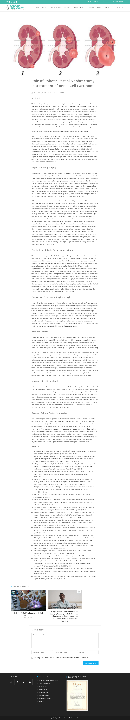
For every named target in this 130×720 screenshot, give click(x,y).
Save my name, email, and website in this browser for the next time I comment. (61, 658)
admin (35, 93)
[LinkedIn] (11, 2)
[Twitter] (7, 2)
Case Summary (43, 689)
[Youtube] (14, 2)
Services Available (44, 683)
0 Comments (65, 93)
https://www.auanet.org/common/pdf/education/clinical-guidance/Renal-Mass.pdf (61, 556)
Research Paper (54, 93)
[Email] (16, 2)
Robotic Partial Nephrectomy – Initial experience (28, 614)
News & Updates (44, 695)
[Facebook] (9, 2)
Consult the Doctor (45, 698)
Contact (41, 701)
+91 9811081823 (119, 2)
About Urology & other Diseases (48, 680)
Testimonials (43, 686)
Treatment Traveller (76, 718)
